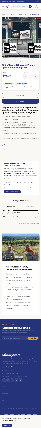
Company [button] (5, 393)
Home (3, 14)
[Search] (30, 6)
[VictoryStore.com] (8, 6)
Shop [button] (4, 386)
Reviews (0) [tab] (11, 206)
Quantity (26, 72)
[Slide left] (16, 61)
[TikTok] (12, 380)
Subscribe (33, 338)
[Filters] (9, 212)
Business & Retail (23, 14)
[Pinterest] (16, 380)
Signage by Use (11, 14)
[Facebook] (4, 380)
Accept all (7, 425)
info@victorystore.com (11, 373)
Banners (32, 14)
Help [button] (4, 400)
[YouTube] (20, 380)
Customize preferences (9, 420)
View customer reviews (12, 191)
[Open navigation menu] (3, 6)
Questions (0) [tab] (30, 206)
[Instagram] (8, 380)
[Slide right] (25, 61)
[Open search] (4, 212)
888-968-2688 (9, 366)
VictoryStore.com (12, 408)
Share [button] (6, 145)
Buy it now (20, 101)
